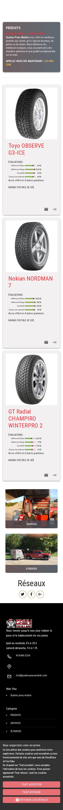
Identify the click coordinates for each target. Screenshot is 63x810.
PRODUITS (15, 715)
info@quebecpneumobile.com (31, 675)
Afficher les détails (31, 800)
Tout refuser (31, 792)
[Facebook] (31, 594)
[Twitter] (23, 594)
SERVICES (31, 507)
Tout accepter (31, 784)
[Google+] (40, 594)
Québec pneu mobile (20, 695)
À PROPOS (31, 552)
